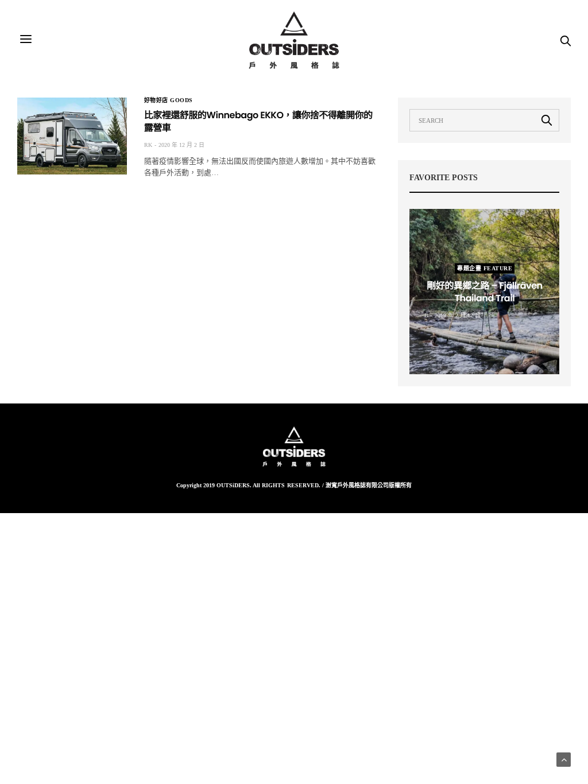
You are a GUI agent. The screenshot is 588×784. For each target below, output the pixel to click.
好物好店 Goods (168, 100)
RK (148, 145)
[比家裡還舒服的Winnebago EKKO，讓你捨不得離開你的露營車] (72, 136)
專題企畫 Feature (484, 268)
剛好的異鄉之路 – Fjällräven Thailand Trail (484, 292)
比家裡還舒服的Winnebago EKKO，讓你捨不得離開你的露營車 (258, 121)
